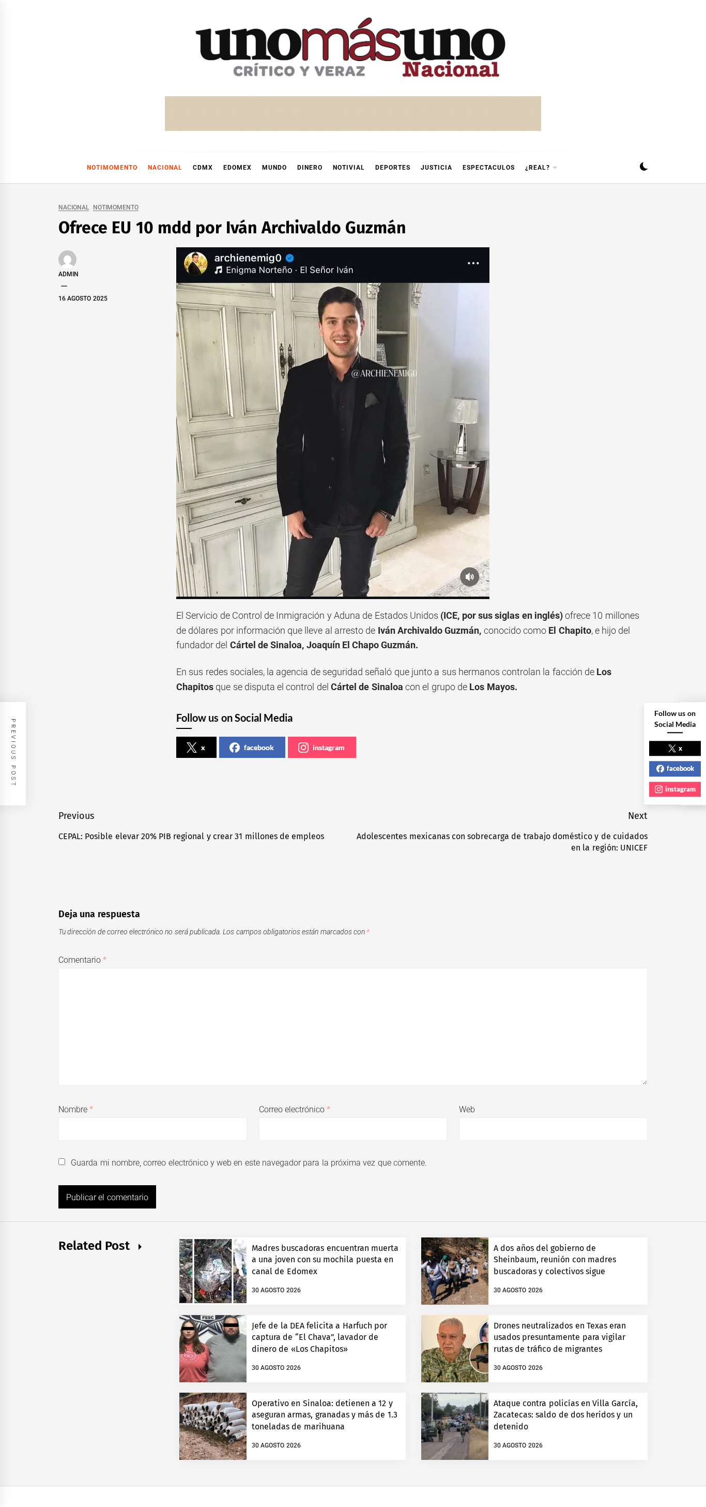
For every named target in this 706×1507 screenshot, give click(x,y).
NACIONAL (165, 167)
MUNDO (274, 167)
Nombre (75, 1109)
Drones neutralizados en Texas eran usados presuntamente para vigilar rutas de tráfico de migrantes (560, 1337)
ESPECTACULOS (489, 167)
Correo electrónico (295, 1109)
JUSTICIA (436, 167)
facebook (259, 747)
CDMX (203, 167)
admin (68, 274)
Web (467, 1109)
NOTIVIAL (349, 167)
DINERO (310, 167)
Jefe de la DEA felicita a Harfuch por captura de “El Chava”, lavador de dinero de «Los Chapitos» (319, 1337)
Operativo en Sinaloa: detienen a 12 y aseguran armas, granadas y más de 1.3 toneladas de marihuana (324, 1414)
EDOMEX (237, 167)
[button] (644, 168)
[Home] (63, 167)
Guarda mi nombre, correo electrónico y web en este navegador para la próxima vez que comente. (249, 1163)
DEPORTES (392, 167)
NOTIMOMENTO (112, 167)
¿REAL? (537, 167)
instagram (329, 747)
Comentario (82, 960)
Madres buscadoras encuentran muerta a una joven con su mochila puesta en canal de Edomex (325, 1259)
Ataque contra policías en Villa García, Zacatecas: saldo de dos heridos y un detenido (566, 1414)
